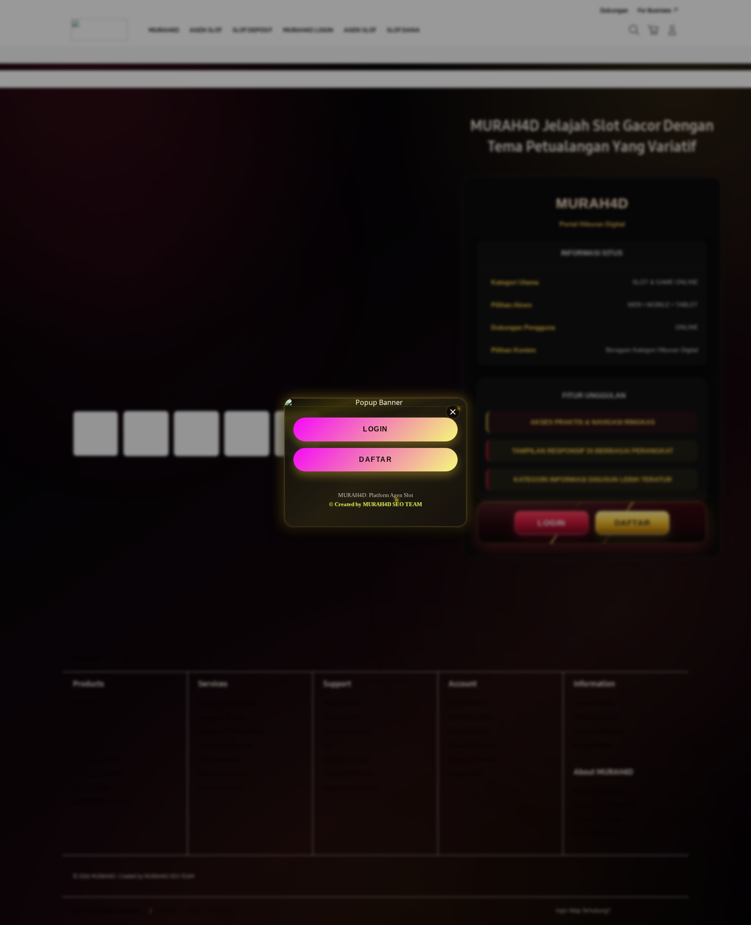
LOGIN (375, 429)
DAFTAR (375, 459)
